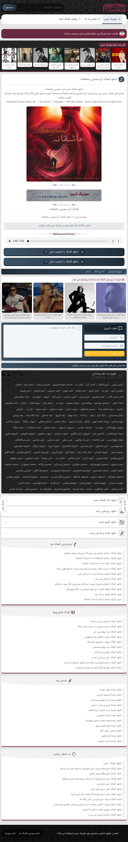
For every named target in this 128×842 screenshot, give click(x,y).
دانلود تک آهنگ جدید (104, 500)
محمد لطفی (117, 470)
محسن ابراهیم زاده (99, 464)
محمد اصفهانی (28, 464)
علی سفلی (67, 440)
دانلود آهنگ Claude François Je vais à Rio (102, 563)
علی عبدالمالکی (22, 440)
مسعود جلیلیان (115, 476)
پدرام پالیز (48, 403)
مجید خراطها (16, 458)
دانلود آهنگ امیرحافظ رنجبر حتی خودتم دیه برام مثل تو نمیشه (91, 768)
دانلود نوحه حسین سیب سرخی (106, 705)
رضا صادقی (47, 415)
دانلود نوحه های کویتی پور (109, 725)
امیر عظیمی (98, 396)
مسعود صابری (98, 476)
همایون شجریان (62, 489)
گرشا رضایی (102, 458)
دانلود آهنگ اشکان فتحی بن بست (105, 814)
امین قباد (56, 396)
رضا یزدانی (18, 415)
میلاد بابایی (24, 483)
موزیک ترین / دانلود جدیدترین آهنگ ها (113, 8)
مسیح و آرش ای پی (60, 476)
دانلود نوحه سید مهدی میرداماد (106, 700)
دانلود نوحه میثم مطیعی (109, 715)
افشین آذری (117, 390)
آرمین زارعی (117, 384)
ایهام (46, 396)
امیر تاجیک (38, 390)
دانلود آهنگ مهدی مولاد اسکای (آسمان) (102, 809)
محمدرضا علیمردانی (60, 470)
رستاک (83, 415)
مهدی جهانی (13, 476)
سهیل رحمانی (13, 421)
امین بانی (84, 396)
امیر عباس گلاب (115, 396)
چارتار (23, 403)
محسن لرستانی (62, 464)
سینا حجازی (50, 427)
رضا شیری (60, 415)
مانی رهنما (47, 458)
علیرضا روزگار (39, 446)
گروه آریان (88, 458)
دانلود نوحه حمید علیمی (110, 741)
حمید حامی (72, 409)
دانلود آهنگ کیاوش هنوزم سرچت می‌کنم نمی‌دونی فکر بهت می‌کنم (88, 584)
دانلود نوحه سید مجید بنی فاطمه (105, 710)
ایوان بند (36, 396)
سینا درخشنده (34, 427)
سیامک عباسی (84, 427)
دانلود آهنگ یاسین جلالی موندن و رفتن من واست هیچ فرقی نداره (89, 568)
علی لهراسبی (117, 446)
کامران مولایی (23, 452)
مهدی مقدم (100, 483)
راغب (92, 415)
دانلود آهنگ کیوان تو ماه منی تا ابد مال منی (100, 574)
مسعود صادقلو (81, 476)
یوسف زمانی (15, 489)
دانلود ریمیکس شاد (106, 511)
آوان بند (79, 384)
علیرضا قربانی (101, 452)
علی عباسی (38, 440)
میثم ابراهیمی (40, 483)
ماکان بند (60, 458)
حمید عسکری (56, 409)
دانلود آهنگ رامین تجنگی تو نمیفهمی (103, 637)
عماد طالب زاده (84, 452)
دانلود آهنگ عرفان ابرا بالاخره (108, 652)
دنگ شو (101, 415)
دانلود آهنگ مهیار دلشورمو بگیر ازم (104, 642)
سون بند (99, 427)
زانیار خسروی (75, 421)
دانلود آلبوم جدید (107, 522)
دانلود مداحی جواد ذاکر (111, 730)
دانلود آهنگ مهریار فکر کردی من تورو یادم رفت (99, 667)
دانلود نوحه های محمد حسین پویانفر (104, 720)
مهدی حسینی (116, 483)
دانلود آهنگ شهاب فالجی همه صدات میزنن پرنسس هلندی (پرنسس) (88, 804)
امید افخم (81, 390)
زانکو (87, 421)
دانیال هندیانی (115, 415)
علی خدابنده (98, 440)
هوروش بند (45, 489)
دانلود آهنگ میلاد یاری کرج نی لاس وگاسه (101, 799)
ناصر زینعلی (117, 489)
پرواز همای (35, 403)
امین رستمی (70, 396)
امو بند (105, 390)
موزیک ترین (110, 19)
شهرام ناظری (11, 433)
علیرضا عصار (117, 452)
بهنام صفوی (72, 403)
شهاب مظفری (44, 433)
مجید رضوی (117, 464)
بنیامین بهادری (102, 403)
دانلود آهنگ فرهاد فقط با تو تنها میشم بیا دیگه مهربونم (94, 589)
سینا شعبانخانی (115, 433)
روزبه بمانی (117, 421)
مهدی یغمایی (69, 483)
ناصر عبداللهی (101, 489)
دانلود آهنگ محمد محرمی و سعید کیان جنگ (99, 626)
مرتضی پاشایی (23, 470)
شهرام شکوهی (27, 433)
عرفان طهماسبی (115, 440)
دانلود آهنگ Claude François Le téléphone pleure (98, 558)
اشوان (18, 384)
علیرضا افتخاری (69, 446)
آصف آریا (90, 384)
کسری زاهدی (117, 458)
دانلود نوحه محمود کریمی (109, 694)
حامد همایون (11, 403)
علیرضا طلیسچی (22, 446)
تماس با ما (91, 19)
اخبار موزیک (10, 833)
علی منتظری (102, 446)
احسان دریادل (43, 384)
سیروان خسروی (66, 427)
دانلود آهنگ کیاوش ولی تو (109, 579)
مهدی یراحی (85, 483)
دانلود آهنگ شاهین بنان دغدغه (106, 621)
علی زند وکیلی (82, 440)
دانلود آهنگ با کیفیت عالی (61, 252)
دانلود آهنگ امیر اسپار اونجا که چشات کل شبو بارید (96, 794)
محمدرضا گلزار (41, 470)
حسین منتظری (87, 409)
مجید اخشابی (32, 458)
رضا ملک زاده (32, 415)
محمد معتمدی (101, 470)
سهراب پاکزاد (29, 421)
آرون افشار (103, 384)
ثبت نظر (117, 353)
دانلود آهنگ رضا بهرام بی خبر (108, 631)
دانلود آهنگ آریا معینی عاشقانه (99, 79)
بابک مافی (118, 403)
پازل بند (60, 403)
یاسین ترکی (31, 489)
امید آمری (93, 390)
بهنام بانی (87, 403)
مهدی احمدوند (29, 476)
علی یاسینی (86, 446)
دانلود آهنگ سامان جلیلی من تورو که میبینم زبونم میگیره (93, 553)
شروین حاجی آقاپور (80, 433)
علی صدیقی (53, 440)
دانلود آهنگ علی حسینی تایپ (107, 657)
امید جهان (68, 390)
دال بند (29, 409)
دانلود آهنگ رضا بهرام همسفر (107, 647)
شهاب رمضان (61, 433)
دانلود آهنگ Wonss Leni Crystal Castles (103, 599)
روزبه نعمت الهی (100, 421)
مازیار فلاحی (74, 458)
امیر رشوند (25, 390)
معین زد (44, 476)
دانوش (19, 409)
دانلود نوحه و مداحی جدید (102, 533)
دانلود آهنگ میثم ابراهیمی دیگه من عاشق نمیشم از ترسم (93, 662)
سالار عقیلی (60, 421)
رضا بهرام (72, 415)
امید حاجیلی (54, 390)
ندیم (89, 489)
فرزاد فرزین (56, 452)
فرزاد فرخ (69, 452)
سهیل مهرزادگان (115, 427)
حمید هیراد (41, 409)
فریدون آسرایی (40, 452)
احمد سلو (28, 384)
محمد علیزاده (11, 464)
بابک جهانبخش (21, 396)
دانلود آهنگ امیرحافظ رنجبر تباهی (105, 773)
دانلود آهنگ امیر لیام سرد (109, 784)
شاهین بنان (98, 433)
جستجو (9, 7)
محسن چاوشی (79, 464)
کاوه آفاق (9, 452)
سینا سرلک (18, 427)
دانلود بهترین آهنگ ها (29, 833)
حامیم (120, 409)
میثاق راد (54, 483)
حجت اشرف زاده (106, 409)
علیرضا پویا (53, 446)
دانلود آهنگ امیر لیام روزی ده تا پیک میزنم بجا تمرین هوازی (92, 778)
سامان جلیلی (44, 421)
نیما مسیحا (78, 489)
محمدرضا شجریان (81, 470)
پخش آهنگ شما (68, 19)
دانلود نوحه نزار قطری (111, 736)
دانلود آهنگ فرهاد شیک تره (108, 594)
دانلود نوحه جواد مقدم (111, 689)
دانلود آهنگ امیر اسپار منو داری (106, 789)
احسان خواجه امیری (62, 384)
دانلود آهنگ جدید (112, 763)
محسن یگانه (45, 464)
